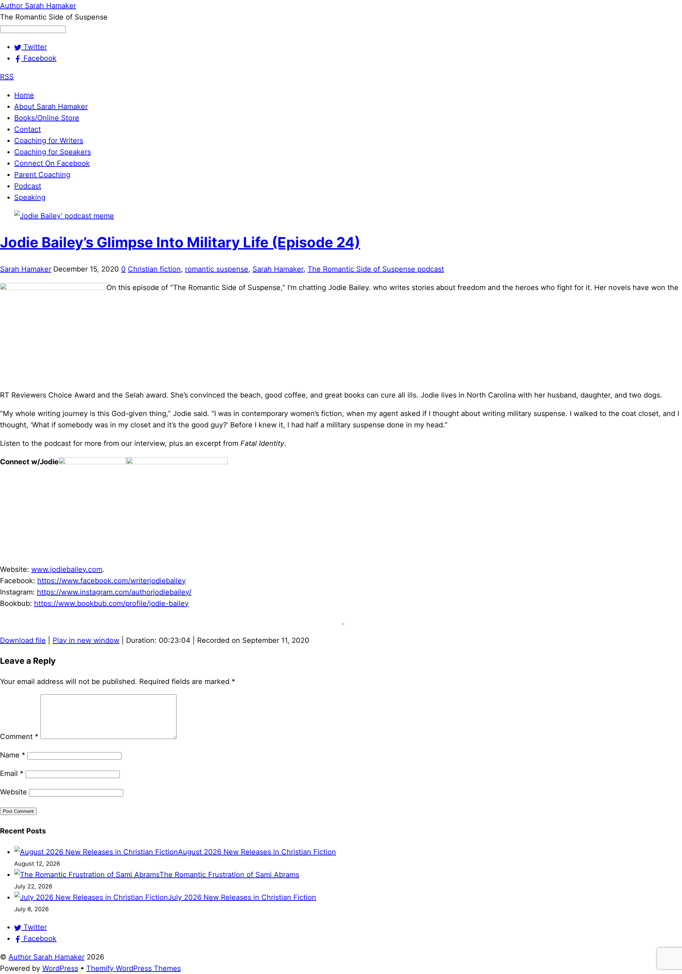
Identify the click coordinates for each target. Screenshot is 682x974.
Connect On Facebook (52, 163)
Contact (27, 129)
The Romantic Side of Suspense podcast (376, 269)
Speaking (29, 197)
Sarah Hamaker (25, 269)
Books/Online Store (46, 118)
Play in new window (86, 640)
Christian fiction (154, 269)
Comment (19, 736)
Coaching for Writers (48, 140)
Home (24, 95)
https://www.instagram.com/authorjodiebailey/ (114, 592)
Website (13, 792)
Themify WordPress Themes (133, 968)
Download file (23, 640)
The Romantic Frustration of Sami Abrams (229, 874)
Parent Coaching (42, 174)
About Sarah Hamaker (51, 106)
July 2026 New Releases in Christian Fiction (242, 897)
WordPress (60, 968)
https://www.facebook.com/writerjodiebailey (111, 580)
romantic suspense (216, 269)
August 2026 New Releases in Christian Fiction (257, 852)
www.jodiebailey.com (66, 569)
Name (12, 755)
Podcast (27, 186)
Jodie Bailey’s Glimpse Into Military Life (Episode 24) (180, 242)
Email (11, 773)
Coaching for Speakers (52, 152)
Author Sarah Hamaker (47, 957)
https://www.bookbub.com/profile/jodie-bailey (111, 603)
